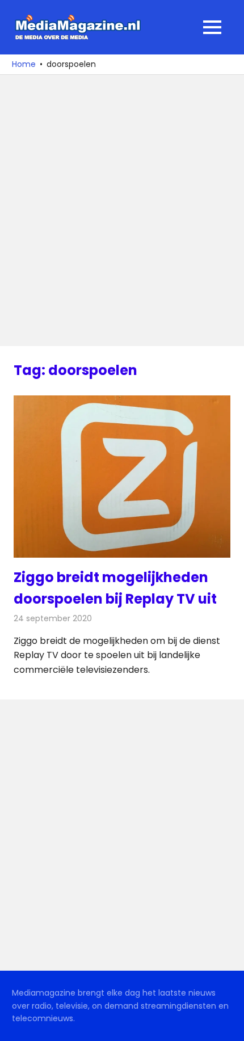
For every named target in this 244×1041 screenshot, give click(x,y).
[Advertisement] (122, 210)
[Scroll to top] (227, 1024)
